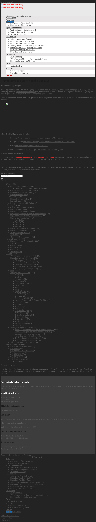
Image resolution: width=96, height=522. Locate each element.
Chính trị (18, 277)
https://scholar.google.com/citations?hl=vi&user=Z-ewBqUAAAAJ (49, 142)
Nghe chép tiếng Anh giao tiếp (22, 241)
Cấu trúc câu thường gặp (20, 207)
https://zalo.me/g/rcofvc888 (25, 427)
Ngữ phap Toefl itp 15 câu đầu (22, 41)
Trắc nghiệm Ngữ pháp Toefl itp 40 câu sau (27, 46)
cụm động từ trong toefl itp (26, 262)
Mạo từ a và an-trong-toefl (25, 264)
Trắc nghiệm (11, 37)
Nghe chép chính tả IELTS (20, 218)
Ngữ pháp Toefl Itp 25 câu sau (22, 43)
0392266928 (79, 167)
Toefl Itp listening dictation (25, 340)
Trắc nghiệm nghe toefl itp (20, 328)
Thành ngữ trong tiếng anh (20, 237)
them (12, 271)
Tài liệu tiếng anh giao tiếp (20, 233)
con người (19, 279)
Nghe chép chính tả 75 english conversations (28, 214)
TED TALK (14, 235)
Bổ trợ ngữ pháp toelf (23, 260)
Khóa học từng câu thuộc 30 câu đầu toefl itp (33, 332)
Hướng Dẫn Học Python (19, 199)
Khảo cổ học (20, 302)
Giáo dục (18, 296)
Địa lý (17, 290)
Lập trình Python (12, 197)
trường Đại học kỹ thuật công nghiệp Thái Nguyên (70, 90)
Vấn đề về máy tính (17, 359)
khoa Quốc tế (45, 90)
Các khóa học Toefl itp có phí (21, 23)
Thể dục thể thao (21, 317)
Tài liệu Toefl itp (16, 57)
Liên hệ (9, 75)
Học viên (9, 68)
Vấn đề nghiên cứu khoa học (21, 351)
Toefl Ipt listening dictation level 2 (28, 338)
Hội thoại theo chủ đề (18, 209)
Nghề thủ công (21, 313)
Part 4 (17, 226)
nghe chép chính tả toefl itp (26, 336)
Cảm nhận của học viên (19, 73)
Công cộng (19, 281)
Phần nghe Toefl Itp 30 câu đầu (22, 50)
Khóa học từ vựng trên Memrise (22, 61)
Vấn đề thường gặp (13, 344)
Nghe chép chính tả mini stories (22, 228)
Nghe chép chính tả (14, 28)
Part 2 (17, 222)
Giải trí (12, 250)
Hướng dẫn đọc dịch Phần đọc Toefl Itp (30, 300)
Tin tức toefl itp (16, 66)
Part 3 (17, 224)
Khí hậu (18, 304)
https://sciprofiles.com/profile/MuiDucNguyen (44, 150)
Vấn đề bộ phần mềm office (21, 347)
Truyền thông (20, 321)
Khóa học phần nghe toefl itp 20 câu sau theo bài (34, 330)
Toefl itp (9, 254)
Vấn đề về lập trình (17, 357)
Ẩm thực (18, 275)
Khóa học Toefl (7, 518)
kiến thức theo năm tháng (26, 92)
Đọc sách (14, 247)
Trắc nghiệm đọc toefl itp (20, 273)
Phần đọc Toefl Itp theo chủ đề (22, 52)
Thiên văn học (20, 319)
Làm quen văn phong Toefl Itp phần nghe (26, 48)
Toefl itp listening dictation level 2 (23, 32)
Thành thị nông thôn (23, 315)
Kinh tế (17, 309)
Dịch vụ (18, 285)
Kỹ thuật (9, 184)
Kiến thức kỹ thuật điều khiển (21, 193)
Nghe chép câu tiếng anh (20, 212)
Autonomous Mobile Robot (21, 186)
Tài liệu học (10, 54)
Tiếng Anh (9, 205)
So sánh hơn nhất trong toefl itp (27, 266)
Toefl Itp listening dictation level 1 (23, 30)
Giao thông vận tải (22, 298)
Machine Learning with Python (22, 203)
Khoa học (18, 306)
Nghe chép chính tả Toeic (20, 231)
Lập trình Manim (16, 201)
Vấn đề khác (15, 349)
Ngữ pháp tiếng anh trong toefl (22, 258)
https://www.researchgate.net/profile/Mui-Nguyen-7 (44, 138)
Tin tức (8, 63)
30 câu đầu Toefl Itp (18, 34)
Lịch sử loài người (22, 311)
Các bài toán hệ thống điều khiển (23, 190)
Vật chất (18, 325)
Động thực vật (20, 292)
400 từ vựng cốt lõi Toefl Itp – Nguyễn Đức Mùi (28, 59)
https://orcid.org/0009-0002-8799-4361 (31, 146)
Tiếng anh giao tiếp (13, 239)
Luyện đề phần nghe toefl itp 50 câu (29, 334)
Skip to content (7, 2)
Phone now (5, 520)
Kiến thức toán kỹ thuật (19, 195)
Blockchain (19, 361)
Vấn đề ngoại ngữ (17, 353)
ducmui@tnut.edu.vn (9, 169)
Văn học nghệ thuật (22, 323)
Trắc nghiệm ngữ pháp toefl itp (22, 342)
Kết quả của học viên (18, 71)
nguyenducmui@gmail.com (29, 169)
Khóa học (10, 21)
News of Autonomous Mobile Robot (29, 188)
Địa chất (18, 287)
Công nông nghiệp (22, 283)
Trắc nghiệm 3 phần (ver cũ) (21, 39)
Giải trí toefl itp (20, 294)
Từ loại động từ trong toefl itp (26, 269)
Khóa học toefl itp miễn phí (20, 25)
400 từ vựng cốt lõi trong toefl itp (23, 256)
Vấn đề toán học (16, 355)
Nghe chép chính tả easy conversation (25, 216)
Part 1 (17, 220)
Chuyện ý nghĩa (16, 245)
